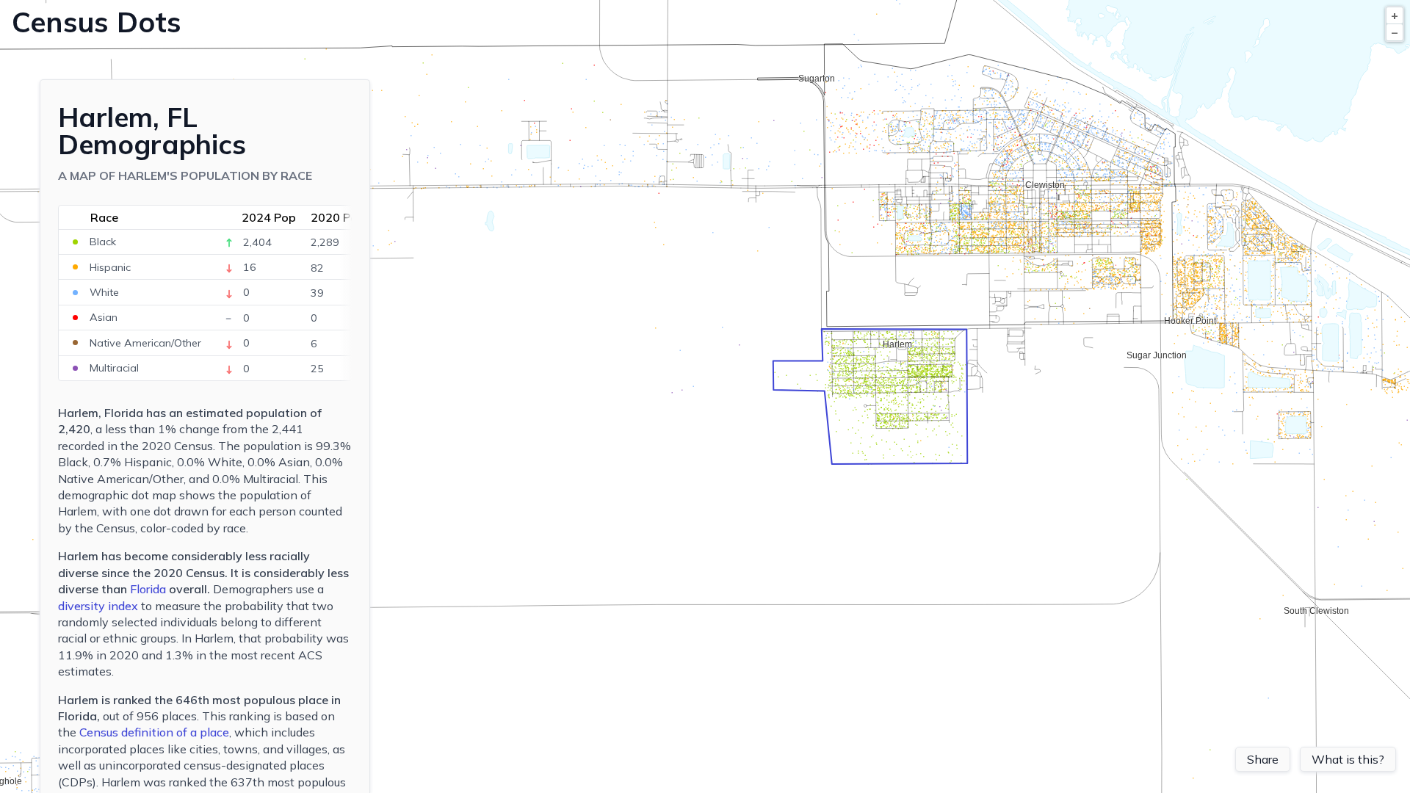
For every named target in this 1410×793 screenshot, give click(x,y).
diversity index (98, 605)
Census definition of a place (154, 732)
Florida (148, 589)
